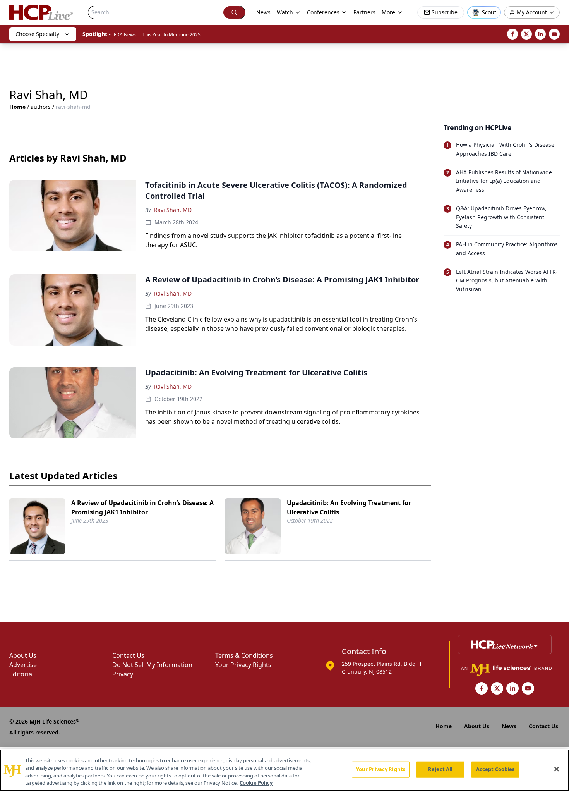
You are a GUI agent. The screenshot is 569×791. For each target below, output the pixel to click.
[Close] (556, 768)
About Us (22, 655)
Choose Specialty (37, 34)
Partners (364, 12)
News (263, 12)
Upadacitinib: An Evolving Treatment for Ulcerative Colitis (349, 507)
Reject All (440, 769)
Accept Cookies (495, 769)
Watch (285, 12)
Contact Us (128, 655)
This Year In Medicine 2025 (171, 34)
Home (17, 106)
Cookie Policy (256, 782)
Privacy (122, 674)
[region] (284, 770)
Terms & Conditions (244, 655)
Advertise (23, 664)
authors (41, 106)
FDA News (125, 34)
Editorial (21, 674)
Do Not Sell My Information (152, 664)
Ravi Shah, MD (173, 209)
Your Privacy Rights (243, 664)
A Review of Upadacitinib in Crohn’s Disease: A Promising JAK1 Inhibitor (142, 507)
